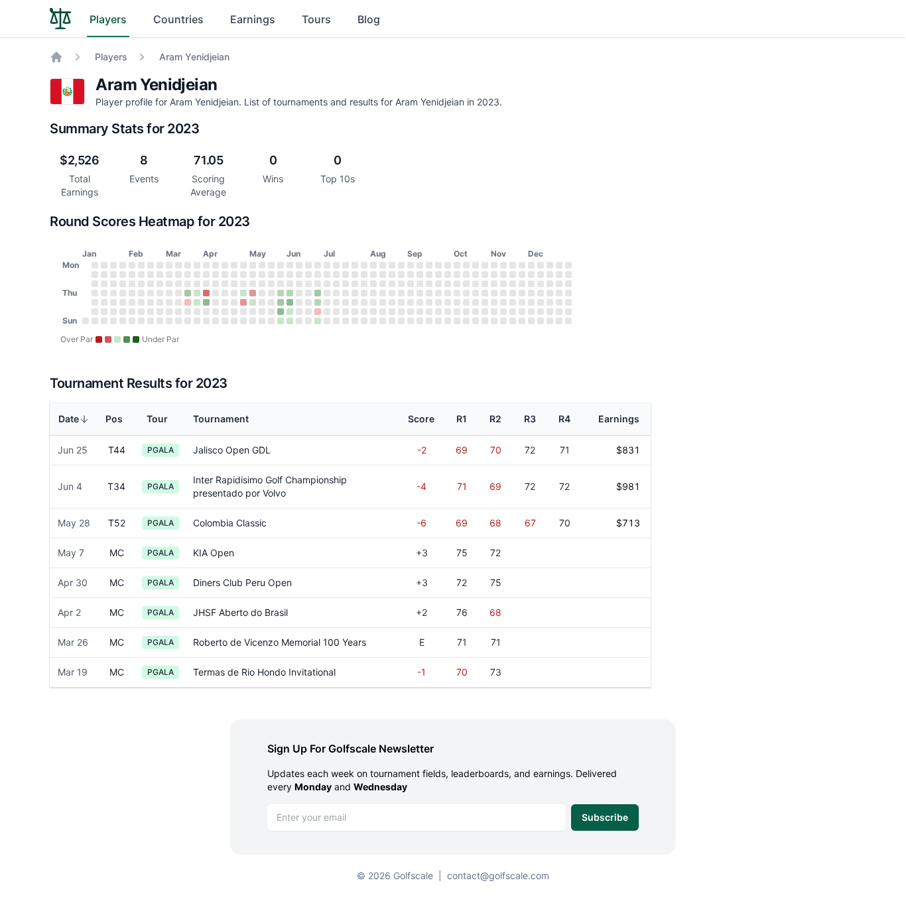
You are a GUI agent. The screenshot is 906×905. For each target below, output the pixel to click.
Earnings (252, 19)
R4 (564, 418)
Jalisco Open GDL (232, 449)
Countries (178, 19)
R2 (495, 418)
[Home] (56, 57)
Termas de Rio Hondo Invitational (264, 672)
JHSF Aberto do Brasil (240, 612)
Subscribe (605, 817)
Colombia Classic (230, 522)
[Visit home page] (60, 18)
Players (108, 19)
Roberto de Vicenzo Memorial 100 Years (279, 642)
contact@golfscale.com (498, 875)
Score (421, 418)
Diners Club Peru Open (242, 582)
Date (68, 418)
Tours (316, 19)
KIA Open (213, 552)
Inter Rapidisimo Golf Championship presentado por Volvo (270, 486)
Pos (114, 418)
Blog (368, 19)
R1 (461, 418)
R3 (530, 418)
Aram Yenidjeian (194, 56)
